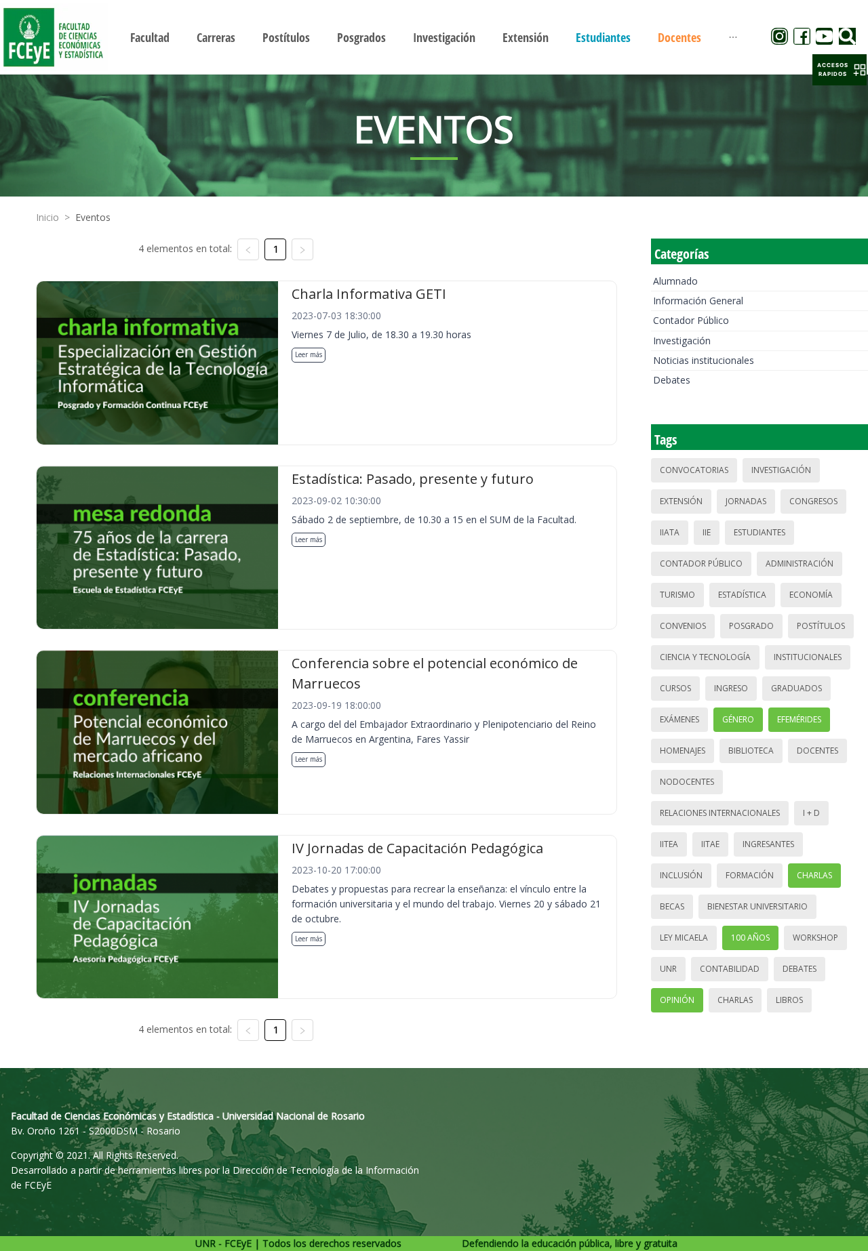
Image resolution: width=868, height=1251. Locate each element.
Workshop (815, 937)
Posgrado (751, 626)
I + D (811, 813)
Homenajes (682, 750)
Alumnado (675, 280)
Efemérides (799, 719)
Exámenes (679, 719)
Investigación (682, 340)
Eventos (93, 217)
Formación (750, 875)
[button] (839, 69)
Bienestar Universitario (757, 906)
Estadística (742, 594)
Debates (671, 379)
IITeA (669, 844)
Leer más (308, 354)
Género (738, 719)
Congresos (813, 501)
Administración (799, 563)
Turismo (677, 594)
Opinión (677, 1000)
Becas (672, 906)
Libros (789, 1000)
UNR (668, 969)
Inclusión (681, 875)
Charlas (814, 875)
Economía (811, 594)
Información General (698, 300)
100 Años (750, 937)
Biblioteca (751, 750)
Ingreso (731, 688)
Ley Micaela (684, 937)
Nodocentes (687, 781)
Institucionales (808, 657)
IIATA (669, 532)
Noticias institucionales (703, 360)
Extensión (681, 501)
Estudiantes (759, 532)
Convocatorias (694, 470)
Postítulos (821, 626)
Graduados (796, 688)
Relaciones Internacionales (720, 813)
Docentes (817, 750)
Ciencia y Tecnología (705, 657)
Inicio (47, 217)
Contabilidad (730, 969)
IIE (707, 532)
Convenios (683, 626)
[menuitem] (150, 37)
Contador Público (691, 320)
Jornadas (746, 501)
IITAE (710, 844)
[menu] (434, 37)
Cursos (675, 688)
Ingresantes (768, 844)
